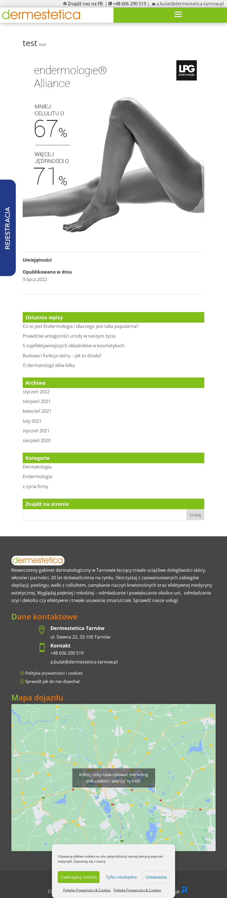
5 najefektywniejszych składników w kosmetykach (74, 346)
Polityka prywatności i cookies (53, 673)
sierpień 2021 (37, 401)
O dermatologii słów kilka (49, 365)
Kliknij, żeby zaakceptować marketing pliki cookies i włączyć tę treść (113, 778)
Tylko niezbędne (121, 877)
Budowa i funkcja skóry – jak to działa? (62, 356)
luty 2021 (32, 421)
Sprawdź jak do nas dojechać (52, 681)
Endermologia (37, 476)
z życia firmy (35, 486)
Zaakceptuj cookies (79, 877)
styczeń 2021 (36, 431)
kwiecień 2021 (37, 411)
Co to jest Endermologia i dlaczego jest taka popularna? (80, 326)
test (42, 44)
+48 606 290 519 (67, 653)
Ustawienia (156, 877)
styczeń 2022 (36, 392)
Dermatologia (37, 467)
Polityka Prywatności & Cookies (87, 890)
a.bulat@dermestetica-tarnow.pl (190, 4)
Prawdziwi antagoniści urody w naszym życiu (69, 336)
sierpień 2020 (37, 440)
